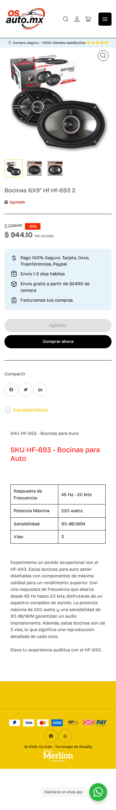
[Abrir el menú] (105, 19)
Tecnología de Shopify (73, 747)
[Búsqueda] (65, 19)
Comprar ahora (58, 341)
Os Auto (45, 747)
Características (30, 410)
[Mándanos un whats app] (98, 792)
